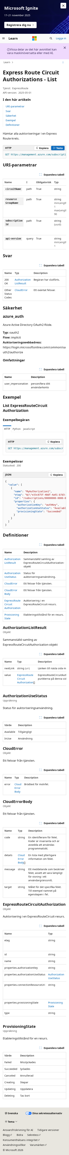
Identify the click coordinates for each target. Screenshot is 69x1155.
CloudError (21, 290)
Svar (8, 111)
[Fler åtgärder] (63, 62)
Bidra (20, 1135)
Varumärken (37, 1145)
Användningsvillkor (14, 1145)
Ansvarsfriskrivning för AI (18, 1130)
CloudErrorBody (18, 788)
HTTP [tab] (7, 429)
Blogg (6, 1135)
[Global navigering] (3, 38)
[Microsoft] (34, 38)
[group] (34, 155)
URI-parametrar (15, 106)
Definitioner (13, 124)
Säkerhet (11, 115)
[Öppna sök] (50, 38)
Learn (7, 62)
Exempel (11, 120)
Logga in (61, 38)
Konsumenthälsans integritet (20, 1140)
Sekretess (33, 1135)
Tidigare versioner (48, 1130)
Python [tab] (17, 429)
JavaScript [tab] (29, 429)
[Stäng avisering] (63, 5)
